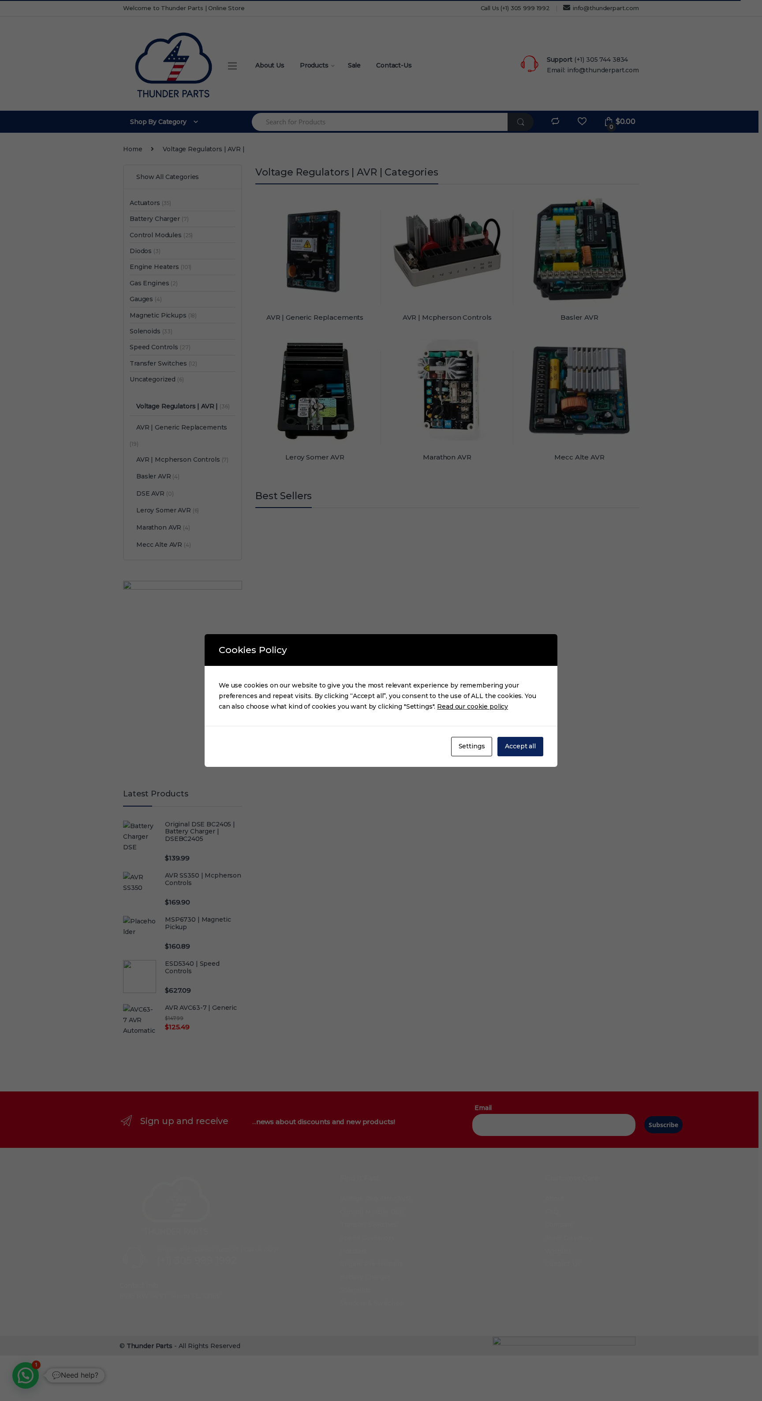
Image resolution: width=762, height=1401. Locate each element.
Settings (472, 746)
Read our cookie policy (472, 706)
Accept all (520, 746)
